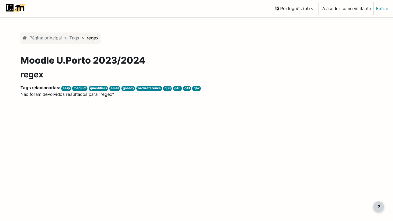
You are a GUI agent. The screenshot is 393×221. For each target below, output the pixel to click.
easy (66, 88)
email (115, 88)
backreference (149, 88)
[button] (294, 8)
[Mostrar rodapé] (378, 206)
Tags (74, 38)
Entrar (382, 8)
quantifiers (98, 88)
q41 (187, 88)
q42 (197, 88)
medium (80, 88)
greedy (128, 88)
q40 (177, 88)
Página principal (45, 38)
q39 (168, 88)
